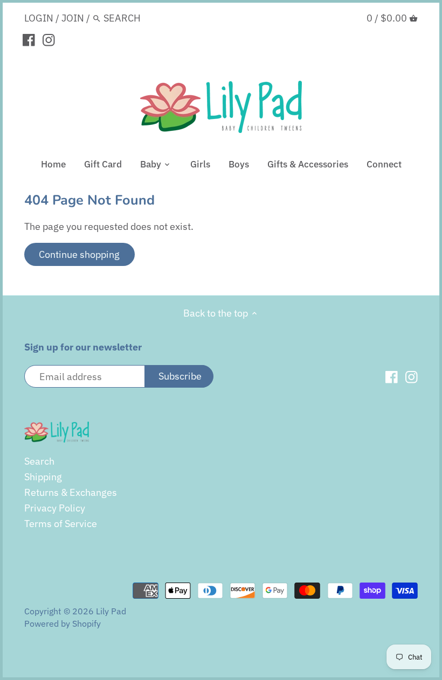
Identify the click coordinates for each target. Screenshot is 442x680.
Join (72, 18)
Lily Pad (111, 610)
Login (38, 18)
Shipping (43, 477)
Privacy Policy (54, 508)
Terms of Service (60, 523)
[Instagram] (49, 39)
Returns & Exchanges (70, 492)
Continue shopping (79, 254)
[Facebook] (29, 39)
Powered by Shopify (62, 623)
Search (39, 461)
